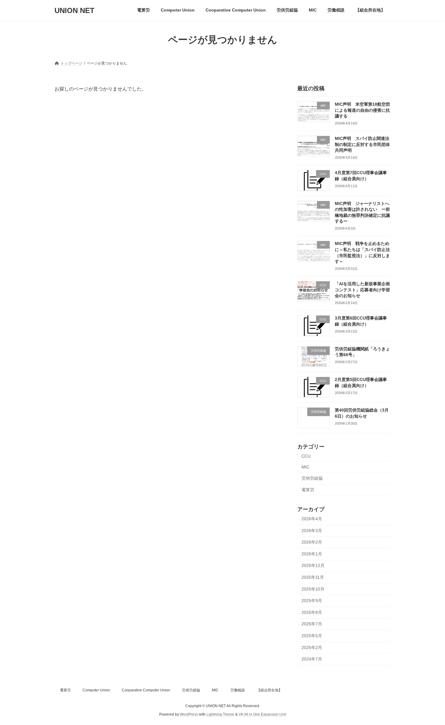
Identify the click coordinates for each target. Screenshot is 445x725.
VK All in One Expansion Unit (262, 715)
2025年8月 (312, 612)
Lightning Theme (220, 715)
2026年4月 (312, 518)
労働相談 (237, 690)
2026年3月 (312, 530)
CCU (306, 456)
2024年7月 (312, 659)
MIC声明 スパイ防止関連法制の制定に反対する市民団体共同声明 (362, 144)
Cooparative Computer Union (146, 690)
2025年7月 (312, 624)
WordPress (189, 715)
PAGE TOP (429, 697)
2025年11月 (313, 577)
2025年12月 (313, 565)
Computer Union (96, 690)
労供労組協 (312, 478)
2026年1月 (312, 553)
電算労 (308, 490)
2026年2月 (312, 542)
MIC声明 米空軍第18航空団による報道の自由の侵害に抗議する (362, 110)
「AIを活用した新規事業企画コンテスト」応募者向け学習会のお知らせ (362, 289)
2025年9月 (312, 600)
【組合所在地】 (269, 690)
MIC (305, 467)
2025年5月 (312, 635)
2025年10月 (313, 589)
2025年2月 (312, 647)
